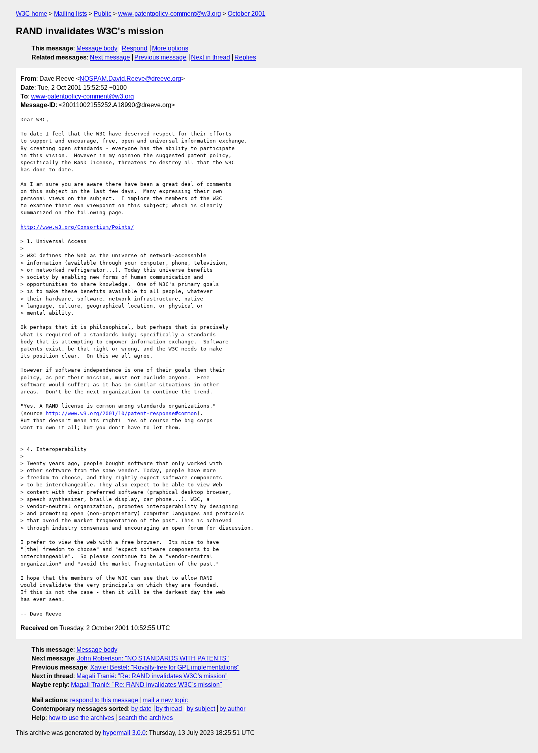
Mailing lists (70, 13)
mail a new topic (165, 700)
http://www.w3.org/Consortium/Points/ (77, 227)
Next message (110, 57)
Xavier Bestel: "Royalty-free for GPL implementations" (164, 667)
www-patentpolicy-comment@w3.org (169, 13)
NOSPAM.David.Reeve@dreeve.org (130, 78)
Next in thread (210, 57)
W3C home (31, 13)
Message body (96, 48)
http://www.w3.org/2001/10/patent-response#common (121, 413)
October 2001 (246, 13)
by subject (201, 708)
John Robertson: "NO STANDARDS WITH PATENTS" (153, 658)
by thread (169, 708)
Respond (134, 48)
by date (141, 708)
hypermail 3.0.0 (124, 732)
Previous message (160, 57)
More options (170, 48)
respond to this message (104, 700)
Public (102, 13)
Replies (245, 57)
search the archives (146, 717)
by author (232, 708)
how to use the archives (81, 717)
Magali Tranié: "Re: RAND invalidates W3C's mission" (152, 676)
